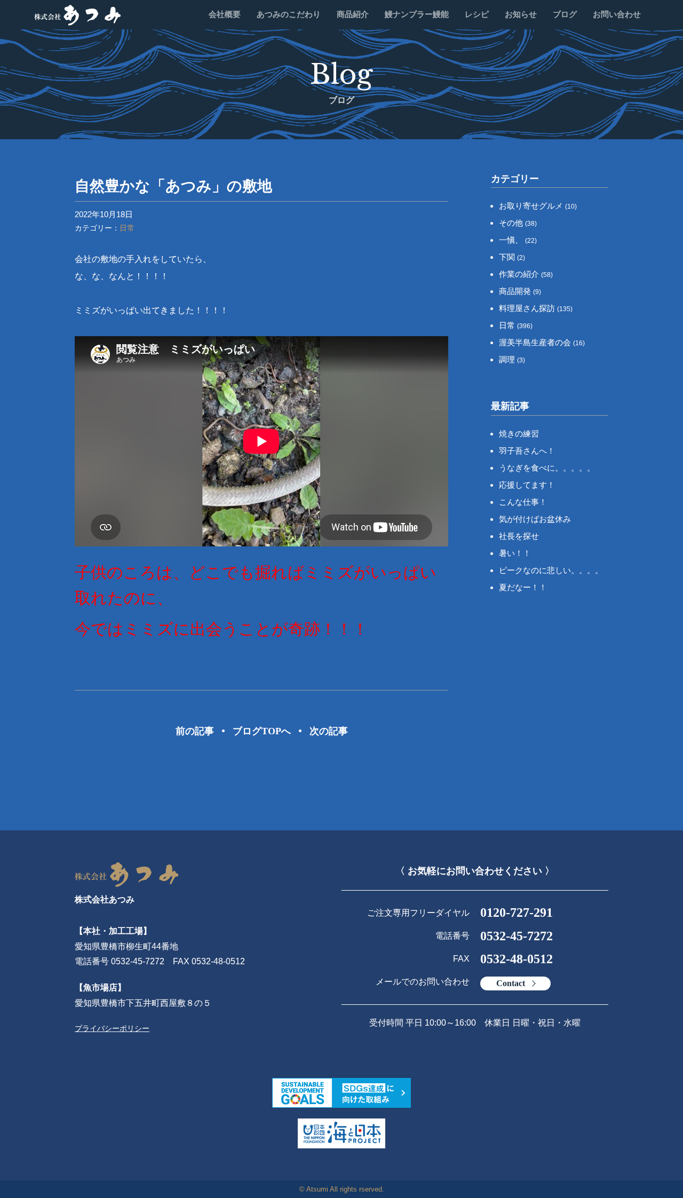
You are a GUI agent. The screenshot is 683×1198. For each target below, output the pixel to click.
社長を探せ (519, 536)
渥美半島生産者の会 (542, 342)
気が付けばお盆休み (535, 518)
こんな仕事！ (523, 501)
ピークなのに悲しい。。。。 (551, 570)
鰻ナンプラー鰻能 (417, 14)
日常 (127, 228)
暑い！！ (515, 553)
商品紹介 (353, 14)
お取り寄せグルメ (538, 205)
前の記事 (195, 731)
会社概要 (225, 14)
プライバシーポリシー (112, 1028)
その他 (518, 222)
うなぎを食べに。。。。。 (547, 467)
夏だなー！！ (523, 587)
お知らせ (521, 14)
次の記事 (328, 731)
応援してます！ (527, 484)
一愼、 (518, 239)
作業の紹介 (526, 274)
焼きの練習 (519, 433)
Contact (510, 983)
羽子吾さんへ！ (527, 450)
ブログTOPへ (262, 731)
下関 (512, 256)
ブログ (565, 14)
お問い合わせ (617, 14)
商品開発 (520, 291)
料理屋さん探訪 (536, 308)
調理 (512, 359)
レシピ (477, 14)
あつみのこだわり (289, 14)
